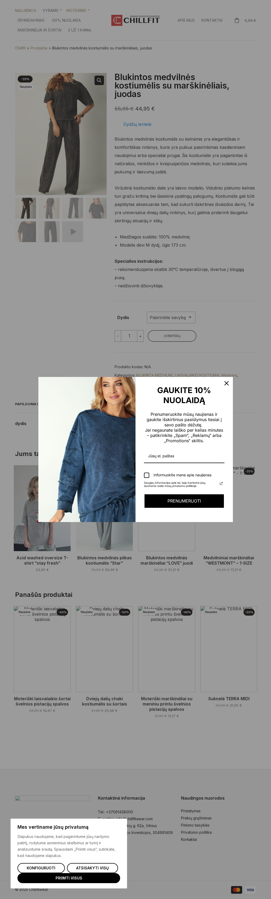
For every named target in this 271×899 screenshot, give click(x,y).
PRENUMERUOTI (184, 501)
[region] (69, 853)
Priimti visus (69, 878)
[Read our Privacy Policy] (221, 483)
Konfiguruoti (41, 868)
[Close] (226, 383)
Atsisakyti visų (92, 868)
